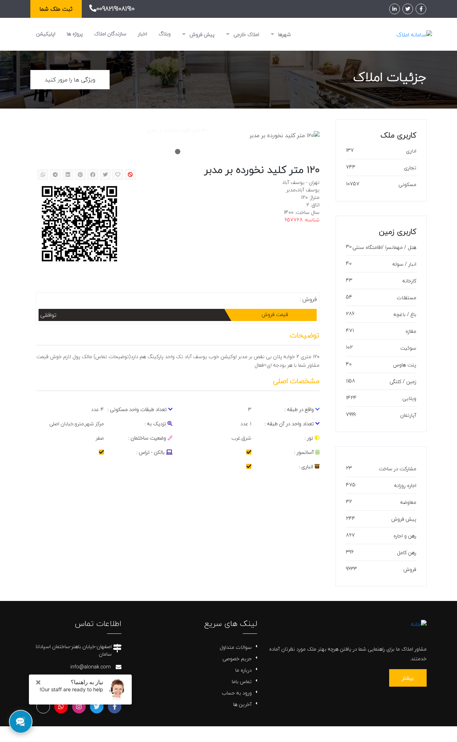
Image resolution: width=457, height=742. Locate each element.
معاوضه (408, 502)
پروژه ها (75, 33)
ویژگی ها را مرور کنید (70, 80)
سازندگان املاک (110, 33)
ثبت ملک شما (56, 9)
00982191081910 (115, 8)
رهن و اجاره (404, 535)
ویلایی (409, 398)
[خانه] (419, 623)
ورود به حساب (237, 692)
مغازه (411, 331)
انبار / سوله (404, 264)
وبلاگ (165, 33)
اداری (411, 150)
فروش (409, 569)
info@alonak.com (90, 666)
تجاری (410, 167)
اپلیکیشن (45, 33)
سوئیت (408, 348)
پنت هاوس (404, 364)
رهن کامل (406, 552)
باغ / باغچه (404, 314)
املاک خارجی (245, 34)
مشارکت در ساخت (397, 468)
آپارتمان (408, 415)
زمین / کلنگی (403, 381)
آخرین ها (242, 704)
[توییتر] (407, 9)
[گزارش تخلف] (130, 174)
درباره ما (243, 670)
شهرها (284, 34)
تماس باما (242, 681)
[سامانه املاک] (414, 34)
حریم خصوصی (237, 658)
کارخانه (409, 280)
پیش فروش (201, 34)
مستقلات (406, 297)
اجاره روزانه (405, 485)
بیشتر (408, 677)
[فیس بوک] (421, 9)
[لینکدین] (394, 9)
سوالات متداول (236, 647)
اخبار (142, 33)
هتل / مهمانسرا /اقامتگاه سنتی (384, 247)
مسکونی (407, 184)
